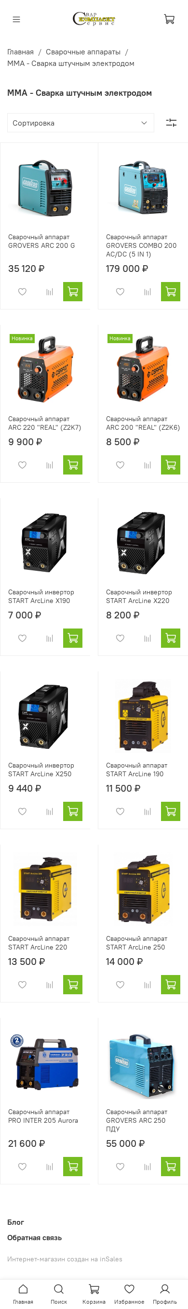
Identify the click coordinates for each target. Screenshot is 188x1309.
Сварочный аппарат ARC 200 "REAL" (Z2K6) (143, 423)
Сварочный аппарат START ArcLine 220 (38, 942)
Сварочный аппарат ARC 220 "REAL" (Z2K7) (44, 423)
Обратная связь (34, 1237)
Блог (15, 1222)
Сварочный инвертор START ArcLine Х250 (41, 769)
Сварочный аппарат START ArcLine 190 (136, 769)
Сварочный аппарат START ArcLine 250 (136, 942)
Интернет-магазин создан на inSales (64, 1259)
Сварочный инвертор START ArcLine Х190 (41, 596)
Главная (20, 51)
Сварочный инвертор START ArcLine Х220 (139, 596)
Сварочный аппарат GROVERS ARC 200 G (41, 241)
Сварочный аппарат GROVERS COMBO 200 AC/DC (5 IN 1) (141, 245)
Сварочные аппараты (83, 51)
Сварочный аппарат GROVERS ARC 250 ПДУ (136, 1120)
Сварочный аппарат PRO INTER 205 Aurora (43, 1116)
